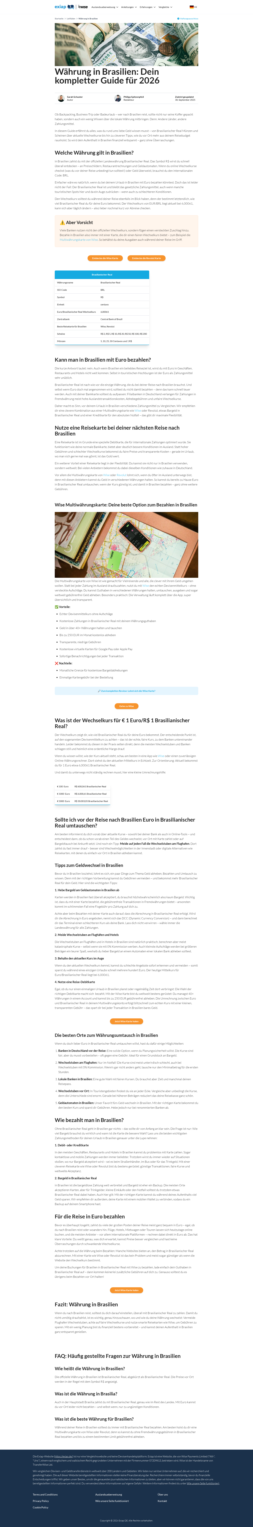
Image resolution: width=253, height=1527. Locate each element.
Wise (138, 410)
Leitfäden (71, 18)
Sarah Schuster (75, 96)
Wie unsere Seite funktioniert (203, 1483)
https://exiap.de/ (64, 1456)
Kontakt (162, 1501)
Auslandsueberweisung (103, 7)
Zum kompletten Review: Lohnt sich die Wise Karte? (128, 690)
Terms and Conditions (45, 1494)
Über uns (163, 1494)
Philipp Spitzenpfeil (134, 96)
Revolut (121, 475)
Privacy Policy (41, 1501)
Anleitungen (127, 7)
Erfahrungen (146, 7)
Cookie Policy (40, 1507)
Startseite (59, 18)
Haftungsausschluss (189, 18)
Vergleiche (164, 7)
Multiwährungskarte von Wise (79, 239)
